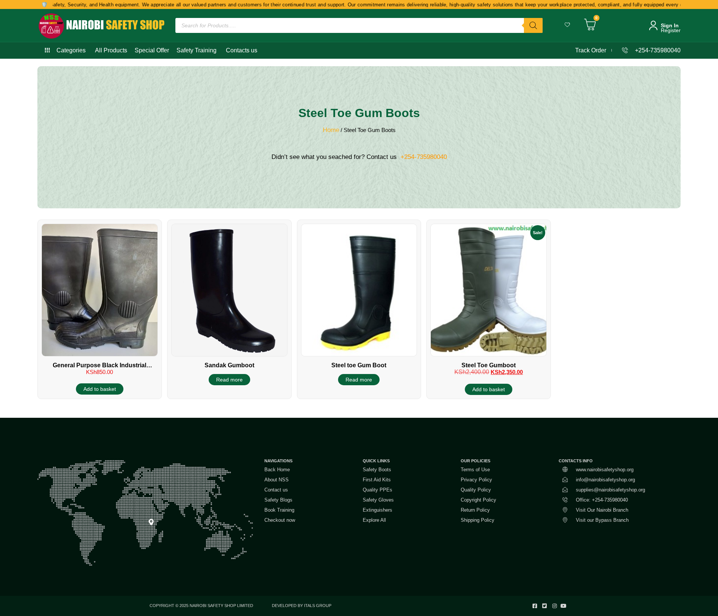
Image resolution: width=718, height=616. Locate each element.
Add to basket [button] (99, 389)
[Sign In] (653, 25)
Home (331, 130)
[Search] (533, 25)
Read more (229, 380)
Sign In (670, 25)
